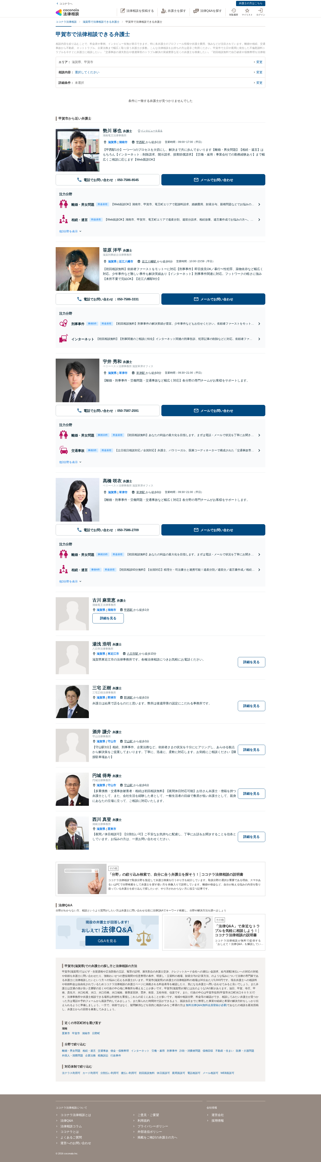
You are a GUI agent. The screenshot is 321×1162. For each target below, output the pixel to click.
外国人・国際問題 (72, 1055)
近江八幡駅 (149, 261)
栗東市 (112, 828)
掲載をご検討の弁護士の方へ (157, 1137)
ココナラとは (69, 1131)
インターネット (140, 1050)
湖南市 (123, 142)
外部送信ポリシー (150, 1131)
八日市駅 (133, 653)
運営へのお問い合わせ (75, 1143)
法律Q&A (66, 1120)
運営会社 (218, 1115)
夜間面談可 (178, 1073)
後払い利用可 (129, 1073)
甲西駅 (141, 142)
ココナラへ (65, 3)
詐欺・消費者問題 (189, 1050)
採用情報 (218, 1120)
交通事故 (103, 1050)
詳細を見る (108, 618)
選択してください (87, 72)
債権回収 (208, 1050)
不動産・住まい (224, 1050)
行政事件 (115, 1055)
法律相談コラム (71, 1126)
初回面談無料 (147, 1073)
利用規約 (144, 1120)
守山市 (112, 741)
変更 (259, 62)
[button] (160, 231)
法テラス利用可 (71, 1073)
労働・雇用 (158, 1050)
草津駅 (141, 373)
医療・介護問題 (245, 1050)
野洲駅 (128, 697)
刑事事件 (172, 1050)
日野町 (96, 1033)
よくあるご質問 (71, 1137)
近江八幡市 (126, 261)
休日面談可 (163, 1073)
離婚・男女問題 (71, 1050)
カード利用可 (90, 1073)
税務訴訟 (103, 1055)
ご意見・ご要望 (148, 1115)
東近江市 (113, 653)
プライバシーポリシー (153, 1126)
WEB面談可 (227, 1073)
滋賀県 (112, 142)
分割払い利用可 (109, 1073)
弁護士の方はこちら (250, 3)
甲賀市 (76, 1033)
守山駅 (128, 741)
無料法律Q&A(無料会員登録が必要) (206, 1005)
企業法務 (90, 1055)
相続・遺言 (89, 1050)
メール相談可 (210, 1073)
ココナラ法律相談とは (75, 1115)
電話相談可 (193, 1073)
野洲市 (112, 697)
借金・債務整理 (119, 1050)
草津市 (123, 373)
